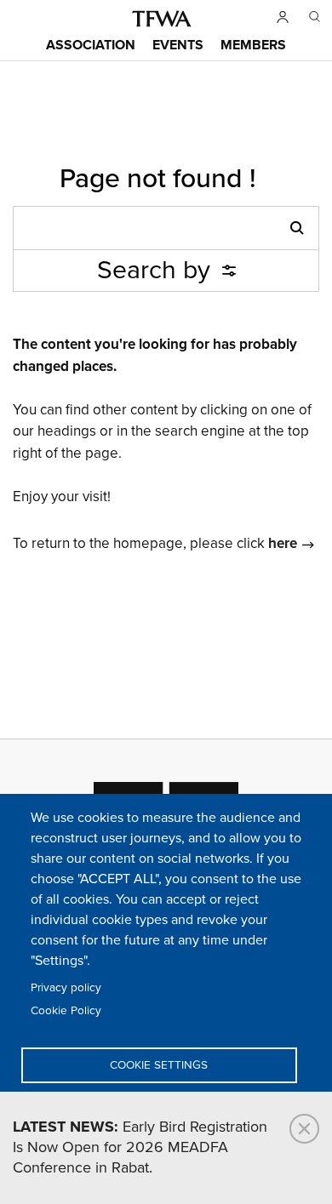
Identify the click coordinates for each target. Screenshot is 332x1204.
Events (177, 45)
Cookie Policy (66, 1011)
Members (253, 45)
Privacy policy (66, 988)
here (282, 544)
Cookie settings (159, 1065)
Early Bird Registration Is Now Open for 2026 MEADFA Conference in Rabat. (140, 1148)
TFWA (162, 18)
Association (90, 45)
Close (304, 1129)
